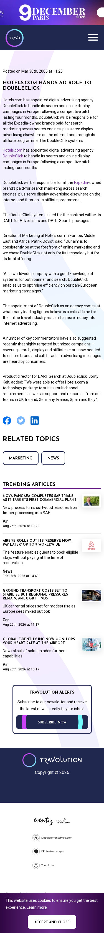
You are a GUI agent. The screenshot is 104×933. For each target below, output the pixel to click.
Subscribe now (52, 722)
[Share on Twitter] (21, 423)
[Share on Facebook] (7, 423)
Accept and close (52, 922)
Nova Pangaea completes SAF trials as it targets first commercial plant (40, 498)
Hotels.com (12, 150)
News (53, 458)
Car (6, 620)
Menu (93, 37)
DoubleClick (13, 156)
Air (5, 521)
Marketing (20, 458)
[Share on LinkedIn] (35, 423)
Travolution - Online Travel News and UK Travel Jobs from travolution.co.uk (52, 760)
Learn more (37, 907)
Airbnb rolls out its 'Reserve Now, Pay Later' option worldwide (37, 542)
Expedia (81, 182)
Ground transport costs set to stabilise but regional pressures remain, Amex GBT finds (35, 594)
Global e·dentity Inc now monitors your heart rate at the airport (39, 641)
